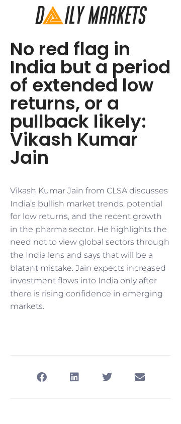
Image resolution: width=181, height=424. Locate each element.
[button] (41, 377)
